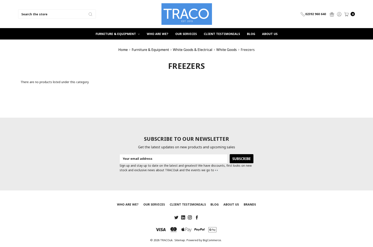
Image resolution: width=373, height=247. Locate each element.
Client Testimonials (222, 34)
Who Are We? (157, 34)
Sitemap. (180, 240)
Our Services (186, 34)
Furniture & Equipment (116, 34)
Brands (250, 204)
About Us (270, 34)
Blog (251, 34)
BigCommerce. (212, 240)
